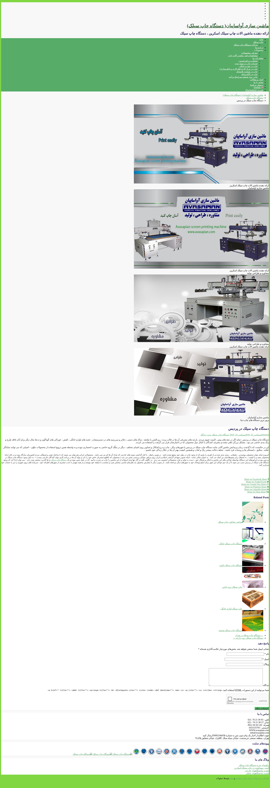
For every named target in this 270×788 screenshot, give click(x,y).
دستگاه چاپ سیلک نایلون (230, 565)
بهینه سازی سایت (244, 778)
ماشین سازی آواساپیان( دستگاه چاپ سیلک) (228, 25)
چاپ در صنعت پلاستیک (247, 71)
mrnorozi (265, 435)
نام (267, 654)
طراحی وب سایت (260, 778)
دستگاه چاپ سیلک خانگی (230, 544)
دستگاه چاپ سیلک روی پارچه (248, 638)
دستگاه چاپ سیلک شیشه (230, 630)
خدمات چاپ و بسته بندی (246, 63)
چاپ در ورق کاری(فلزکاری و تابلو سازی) (239, 69)
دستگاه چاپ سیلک (220, 435)
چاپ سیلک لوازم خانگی (231, 609)
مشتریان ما (258, 58)
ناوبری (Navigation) (254, 90)
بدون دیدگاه (206, 435)
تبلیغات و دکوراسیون (248, 61)
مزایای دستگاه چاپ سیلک (246, 45)
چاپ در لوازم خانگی (248, 66)
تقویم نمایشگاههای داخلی (257, 773)
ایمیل (265, 659)
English (257, 87)
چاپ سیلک (258, 42)
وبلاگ (266, 664)
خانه (261, 39)
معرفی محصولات (249, 53)
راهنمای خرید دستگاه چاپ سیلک (254, 765)
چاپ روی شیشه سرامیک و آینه (243, 77)
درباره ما (259, 47)
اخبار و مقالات (256, 79)
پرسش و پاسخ (256, 85)
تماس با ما (258, 82)
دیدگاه (266, 685)
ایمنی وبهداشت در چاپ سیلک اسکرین (251, 768)
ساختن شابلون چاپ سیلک (230, 522)
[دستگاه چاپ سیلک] (265, 754)
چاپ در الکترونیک (249, 74)
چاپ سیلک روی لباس (232, 587)
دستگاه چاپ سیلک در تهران (249, 635)
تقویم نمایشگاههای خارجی (257, 770)
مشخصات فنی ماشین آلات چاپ (243, 55)
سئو (231, 778)
